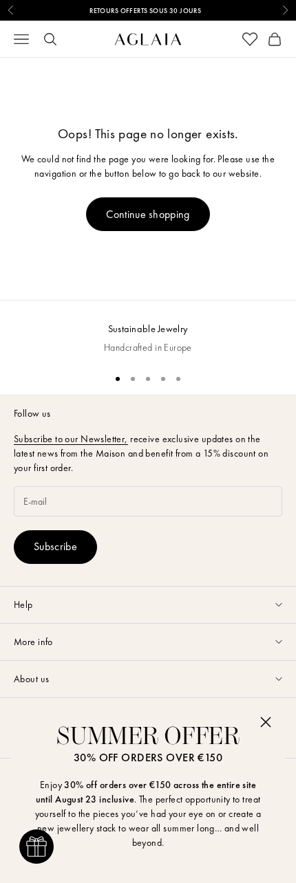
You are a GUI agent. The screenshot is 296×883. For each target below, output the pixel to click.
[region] (148, 331)
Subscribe (55, 546)
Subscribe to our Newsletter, (71, 439)
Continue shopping (147, 214)
